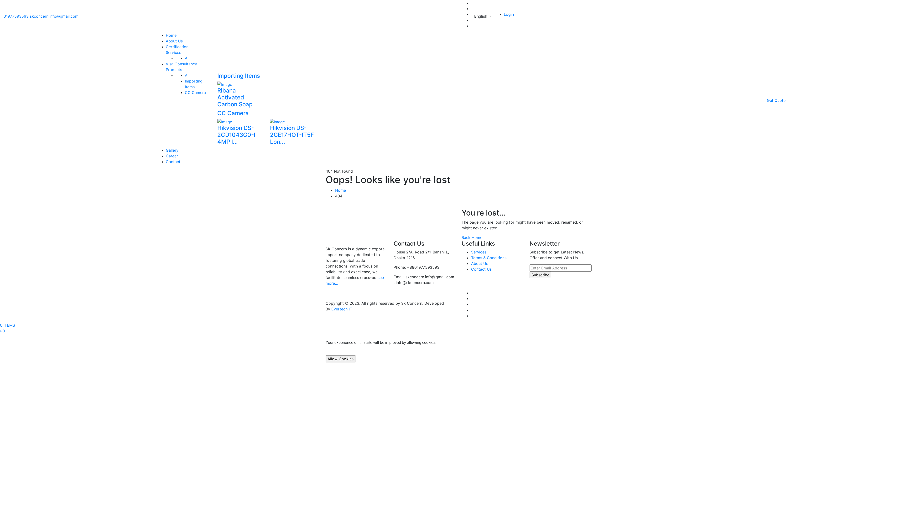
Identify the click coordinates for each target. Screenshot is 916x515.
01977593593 (16, 16)
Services (173, 52)
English (481, 16)
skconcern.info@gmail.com (54, 16)
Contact (173, 161)
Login (509, 14)
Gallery (172, 150)
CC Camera (195, 92)
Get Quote (776, 100)
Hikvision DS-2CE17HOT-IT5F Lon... (292, 134)
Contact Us (481, 269)
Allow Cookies (341, 358)
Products (174, 69)
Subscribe (540, 275)
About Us (174, 41)
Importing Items (238, 75)
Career (172, 156)
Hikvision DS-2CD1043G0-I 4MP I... (236, 134)
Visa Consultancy (181, 64)
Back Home (472, 237)
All (187, 58)
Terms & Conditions (488, 257)
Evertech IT (341, 309)
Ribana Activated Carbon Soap (235, 97)
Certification (177, 46)
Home (171, 35)
